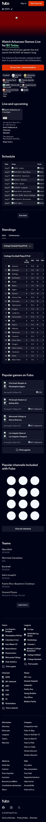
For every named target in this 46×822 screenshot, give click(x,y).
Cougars (15, 309)
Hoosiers (15, 266)
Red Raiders (16, 278)
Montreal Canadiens (12, 558)
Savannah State (12, 90)
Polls (4, 235)
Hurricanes (16, 301)
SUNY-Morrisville (13, 85)
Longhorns (15, 313)
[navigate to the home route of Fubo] (5, 3)
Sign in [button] (23, 3)
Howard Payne (9, 592)
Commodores (16, 317)
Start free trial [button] (36, 3)
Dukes (14, 356)
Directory (33, 818)
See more (23, 215)
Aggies (14, 289)
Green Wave (16, 340)
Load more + (23, 605)
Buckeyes (15, 270)
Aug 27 (7, 172)
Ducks (14, 282)
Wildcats (15, 328)
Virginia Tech (11, 80)
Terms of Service (8, 818)
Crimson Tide (16, 297)
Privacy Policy (22, 818)
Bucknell (6, 566)
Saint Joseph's (9, 575)
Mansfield (7, 549)
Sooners (15, 293)
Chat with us (29, 790)
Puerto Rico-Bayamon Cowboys (18, 583)
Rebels (14, 286)
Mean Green (16, 360)
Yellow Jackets (17, 348)
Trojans (14, 325)
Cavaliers (15, 336)
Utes (13, 321)
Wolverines (16, 332)
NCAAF (18, 75)
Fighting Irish (16, 305)
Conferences (14, 235)
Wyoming (31, 75)
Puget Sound (30, 85)
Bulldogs (15, 274)
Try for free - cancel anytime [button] (23, 67)
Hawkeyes (15, 352)
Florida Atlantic (28, 80)
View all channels (23, 529)
